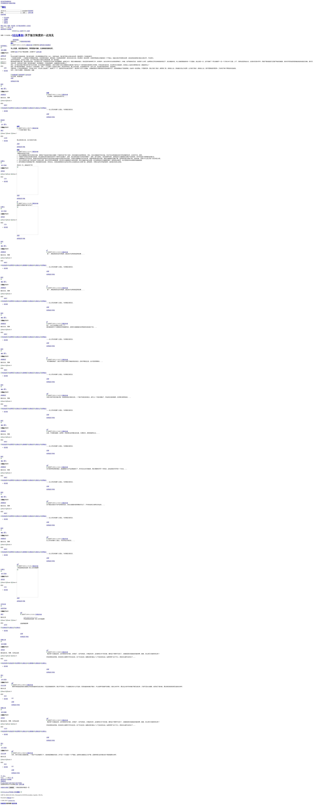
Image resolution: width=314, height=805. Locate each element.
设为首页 (3, 1)
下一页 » (3, 776)
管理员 (3, 171)
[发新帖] (8, 29)
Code (16, 782)
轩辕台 (6, 21)
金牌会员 (3, 56)
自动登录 (25, 11)
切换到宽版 (12, 3)
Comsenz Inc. (11, 800)
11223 (5, 660)
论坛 (6, 17)
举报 (17, 81)
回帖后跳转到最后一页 (22, 787)
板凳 (18, 126)
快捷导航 (3, 14)
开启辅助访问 (5, 3)
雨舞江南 (3, 639)
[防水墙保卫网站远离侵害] (21, 792)
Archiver (6, 792)
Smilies (20, 782)
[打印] (14, 31)
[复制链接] (16, 39)
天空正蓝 (3, 604)
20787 (5, 624)
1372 (4, 679)
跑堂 (2, 84)
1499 (4, 50)
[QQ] (2, 792)
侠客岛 (6, 22)
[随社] (3, 7)
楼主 (12, 43)
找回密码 (30, 10)
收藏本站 (8, 1)
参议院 (13, 25)
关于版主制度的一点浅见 (23, 25)
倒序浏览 (42, 45)
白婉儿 (3, 161)
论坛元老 (3, 685)
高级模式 (3, 781)
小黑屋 (15, 792)
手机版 (11, 792)
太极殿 (6, 19)
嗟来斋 (3, 120)
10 (2, 679)
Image (6, 782)
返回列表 (3, 29)
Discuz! (9, 797)
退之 (2, 675)
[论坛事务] (18, 35)
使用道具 (13, 81)
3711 (4, 165)
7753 (4, 608)
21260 (5, 138)
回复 (12, 78)
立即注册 (30, 12)
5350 (4, 644)
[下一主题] (26, 31)
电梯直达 (13, 41)
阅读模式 (48, 45)
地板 (18, 150)
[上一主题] (19, 31)
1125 (2, 608)
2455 (5, 68)
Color (3, 782)
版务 (9, 25)
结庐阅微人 (4, 45)
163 (2, 50)
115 (2, 644)
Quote (13, 782)
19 (2, 124)
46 (2, 165)
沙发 (47, 93)
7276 (5, 178)
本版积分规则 (5, 787)
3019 (5, 696)
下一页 (11, 27)
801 (2, 88)
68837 (5, 105)
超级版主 (3, 94)
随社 (2, 25)
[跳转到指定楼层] (25, 41)
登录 (16, 52)
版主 (2, 130)
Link (10, 782)
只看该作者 (29, 45)
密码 (2, 12)
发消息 (6, 70)
